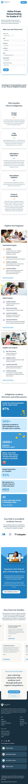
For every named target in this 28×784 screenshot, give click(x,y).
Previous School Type (7, 62)
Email (4, 53)
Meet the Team (23, 723)
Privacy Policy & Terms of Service (9, 781)
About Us (22, 719)
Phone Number (6, 58)
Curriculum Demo (5, 734)
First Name (5, 43)
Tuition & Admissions (6, 723)
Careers (22, 724)
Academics (3, 721)
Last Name (5, 48)
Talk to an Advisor (5, 731)
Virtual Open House (5, 733)
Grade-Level (5, 33)
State (4, 38)
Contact (3, 724)
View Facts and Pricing (8, 277)
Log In (2, 736)
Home (2, 719)
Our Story (22, 721)
